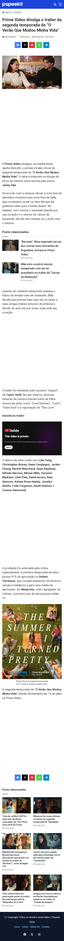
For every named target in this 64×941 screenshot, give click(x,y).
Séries (18, 12)
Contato (46, 926)
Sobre (25, 926)
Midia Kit (35, 926)
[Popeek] (14, 4)
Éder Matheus (10, 37)
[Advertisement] (32, 124)
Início (8, 12)
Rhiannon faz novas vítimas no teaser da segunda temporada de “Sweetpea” (46, 819)
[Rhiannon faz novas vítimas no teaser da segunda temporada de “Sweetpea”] (47, 805)
